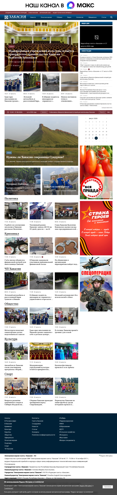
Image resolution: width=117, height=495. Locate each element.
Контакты (35, 418)
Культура (11, 339)
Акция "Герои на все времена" (62, 12)
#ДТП (61, 429)
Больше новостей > (107, 107)
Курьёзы (8, 432)
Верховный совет (45, 12)
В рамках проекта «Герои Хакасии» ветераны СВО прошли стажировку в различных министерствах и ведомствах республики (96, 58)
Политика (11, 198)
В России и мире (10, 421)
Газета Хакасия (37, 421)
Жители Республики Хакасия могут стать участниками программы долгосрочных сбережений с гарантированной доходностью (94, 91)
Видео (69, 17)
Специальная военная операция (16, 12)
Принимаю (107, 487)
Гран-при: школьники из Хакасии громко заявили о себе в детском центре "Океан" (96, 98)
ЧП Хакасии (13, 268)
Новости (33, 17)
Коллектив (79, 17)
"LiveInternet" (8, 488)
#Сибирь (62, 418)
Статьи (104, 17)
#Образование (64, 426)
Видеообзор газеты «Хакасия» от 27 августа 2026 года (96, 72)
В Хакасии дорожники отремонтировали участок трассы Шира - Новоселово (96, 104)
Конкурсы (35, 432)
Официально (92, 17)
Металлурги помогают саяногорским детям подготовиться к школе (94, 84)
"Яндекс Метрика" (85, 486)
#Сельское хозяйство (67, 432)
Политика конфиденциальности (43, 435)
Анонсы (7, 418)
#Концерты (63, 435)
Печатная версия (46, 17)
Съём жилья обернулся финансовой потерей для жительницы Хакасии (95, 78)
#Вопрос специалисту (67, 440)
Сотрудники (36, 424)
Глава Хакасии (33, 12)
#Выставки (63, 437)
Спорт (9, 374)
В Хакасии (8, 424)
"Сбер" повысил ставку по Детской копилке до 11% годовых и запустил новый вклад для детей (95, 66)
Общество (67, 112)
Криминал (12, 233)
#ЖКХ (61, 424)
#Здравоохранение (66, 421)
